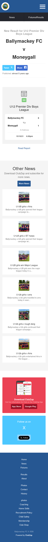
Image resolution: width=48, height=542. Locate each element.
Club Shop (24, 525)
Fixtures (24, 467)
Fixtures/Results (36, 17)
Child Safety (24, 517)
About (24, 478)
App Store (16, 406)
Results (24, 474)
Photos (24, 485)
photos (24, 500)
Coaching (24, 504)
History (24, 493)
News (12, 17)
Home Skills (24, 508)
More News (24, 183)
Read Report (24, 148)
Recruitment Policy (24, 513)
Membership (24, 521)
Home (24, 459)
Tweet (6, 67)
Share (19, 67)
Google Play (30, 406)
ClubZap (28, 535)
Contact (24, 489)
